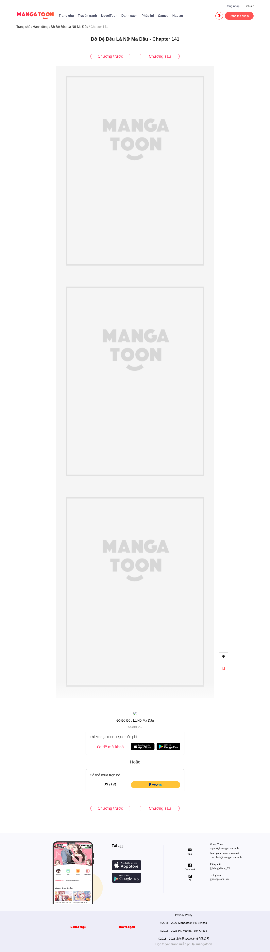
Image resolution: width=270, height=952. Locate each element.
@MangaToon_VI (220, 868)
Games (163, 15)
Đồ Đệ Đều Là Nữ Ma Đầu (69, 26)
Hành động (40, 26)
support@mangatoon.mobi (224, 848)
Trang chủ (66, 15)
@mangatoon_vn (219, 879)
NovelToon (109, 15)
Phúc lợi (148, 15)
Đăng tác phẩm (239, 15)
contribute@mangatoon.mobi (226, 857)
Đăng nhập (233, 6)
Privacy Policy (183, 914)
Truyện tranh (87, 15)
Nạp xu (177, 15)
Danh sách (129, 15)
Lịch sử (249, 6)
